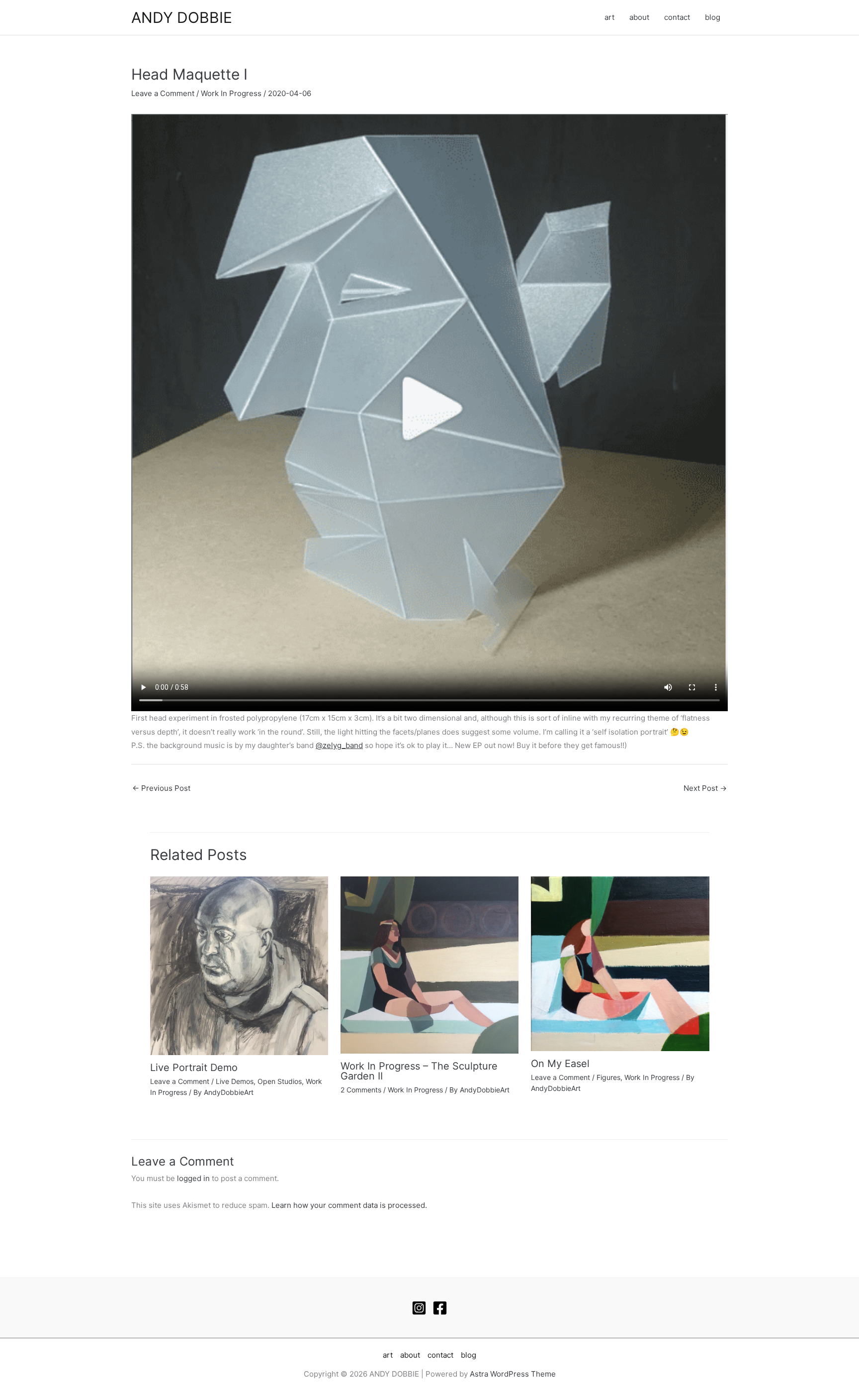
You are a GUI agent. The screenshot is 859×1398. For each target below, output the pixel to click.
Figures (608, 1077)
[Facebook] (439, 1307)
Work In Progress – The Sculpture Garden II (419, 1071)
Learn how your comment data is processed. (349, 1205)
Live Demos (235, 1081)
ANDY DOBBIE (181, 17)
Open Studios (280, 1081)
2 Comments (361, 1089)
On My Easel (560, 1064)
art (609, 17)
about (639, 17)
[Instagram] (419, 1307)
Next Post (705, 788)
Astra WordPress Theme (513, 1374)
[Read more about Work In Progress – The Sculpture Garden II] (429, 964)
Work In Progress (231, 93)
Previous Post (161, 788)
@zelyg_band (339, 745)
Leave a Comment (162, 93)
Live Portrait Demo (194, 1068)
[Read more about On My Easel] (620, 963)
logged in (193, 1178)
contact (677, 17)
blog (712, 17)
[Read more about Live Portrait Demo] (239, 965)
